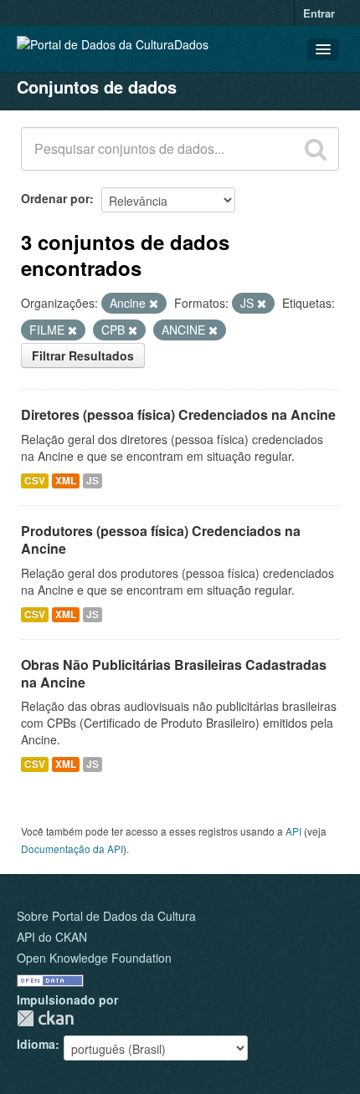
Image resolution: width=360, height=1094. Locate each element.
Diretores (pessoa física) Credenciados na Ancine (178, 414)
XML (65, 480)
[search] (316, 148)
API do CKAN (52, 936)
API (293, 831)
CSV (34, 480)
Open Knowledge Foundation (94, 957)
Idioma (36, 1043)
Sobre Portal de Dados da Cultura (106, 915)
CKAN (45, 1018)
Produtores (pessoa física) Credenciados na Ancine (161, 539)
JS (92, 480)
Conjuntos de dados (97, 86)
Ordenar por (55, 198)
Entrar (319, 13)
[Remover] (153, 303)
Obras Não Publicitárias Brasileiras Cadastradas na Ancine (174, 673)
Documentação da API (72, 848)
